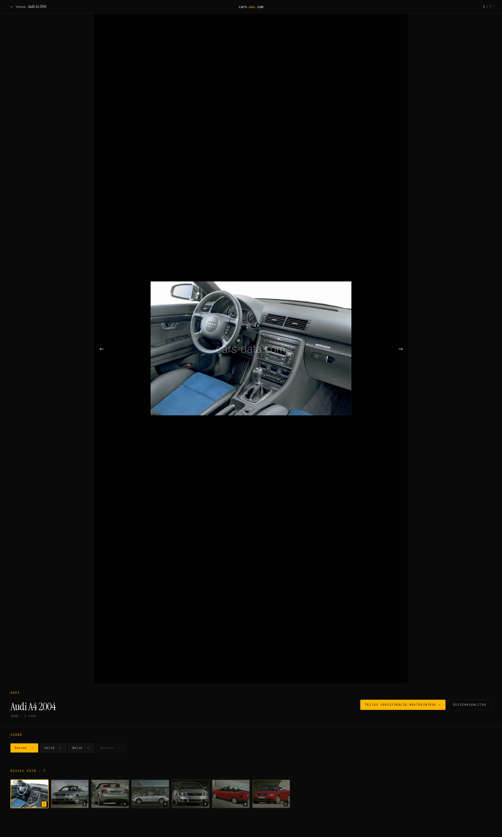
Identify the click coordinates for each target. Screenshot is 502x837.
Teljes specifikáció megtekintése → (403, 704)
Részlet (110, 748)
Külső (53, 748)
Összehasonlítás (470, 704)
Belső (80, 748)
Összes (24, 748)
